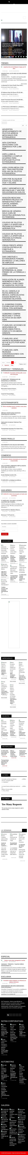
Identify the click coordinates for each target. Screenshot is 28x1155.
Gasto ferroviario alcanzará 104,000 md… (12, 99)
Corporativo (5, 782)
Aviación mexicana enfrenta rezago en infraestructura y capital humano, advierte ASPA (12, 202)
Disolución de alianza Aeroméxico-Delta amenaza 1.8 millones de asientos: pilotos (13, 282)
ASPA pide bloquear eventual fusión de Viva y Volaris (12, 181)
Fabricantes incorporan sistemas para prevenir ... (23, 558)
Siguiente (6, 365)
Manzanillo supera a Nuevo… (9, 388)
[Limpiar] (5, 122)
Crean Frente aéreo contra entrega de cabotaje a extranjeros (12, 248)
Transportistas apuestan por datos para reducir (5, 762)
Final (12, 365)
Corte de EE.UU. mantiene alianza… (11, 509)
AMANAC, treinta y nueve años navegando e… (12, 964)
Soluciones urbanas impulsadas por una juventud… (13, 466)
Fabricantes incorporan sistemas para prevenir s (23, 753)
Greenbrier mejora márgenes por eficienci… (12, 986)
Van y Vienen (6, 790)
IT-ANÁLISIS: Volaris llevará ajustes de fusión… (11, 501)
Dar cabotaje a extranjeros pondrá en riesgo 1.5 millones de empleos (13, 260)
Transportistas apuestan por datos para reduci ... (14, 577)
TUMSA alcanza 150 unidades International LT (4, 590)
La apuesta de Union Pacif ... (22, 846)
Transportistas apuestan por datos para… (12, 428)
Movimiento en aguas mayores (12, 445)
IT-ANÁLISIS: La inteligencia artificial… (11, 480)
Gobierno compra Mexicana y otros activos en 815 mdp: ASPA (12, 317)
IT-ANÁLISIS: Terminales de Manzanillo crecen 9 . (5, 753)
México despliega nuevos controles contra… (10, 413)
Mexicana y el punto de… (8, 515)
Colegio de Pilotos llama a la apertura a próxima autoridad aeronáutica (13, 225)
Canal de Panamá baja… (8, 393)
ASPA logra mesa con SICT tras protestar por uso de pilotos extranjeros (13, 170)
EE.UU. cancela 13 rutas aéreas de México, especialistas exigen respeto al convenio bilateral (13, 295)
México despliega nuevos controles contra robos (13, 753)
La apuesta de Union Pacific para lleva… (12, 85)
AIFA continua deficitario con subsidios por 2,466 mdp (11, 146)
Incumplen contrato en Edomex (9, 779)
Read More (4, 678)
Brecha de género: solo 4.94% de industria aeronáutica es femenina (13, 214)
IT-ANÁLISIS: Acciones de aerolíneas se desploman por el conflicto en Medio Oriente (14, 329)
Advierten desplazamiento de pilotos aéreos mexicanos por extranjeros (12, 133)
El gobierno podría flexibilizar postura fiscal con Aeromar (12, 306)
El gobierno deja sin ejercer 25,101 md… (12, 92)
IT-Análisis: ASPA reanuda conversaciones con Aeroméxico (13, 353)
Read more (24, 84)
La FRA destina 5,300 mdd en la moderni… (13, 106)
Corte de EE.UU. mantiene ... (4, 844)
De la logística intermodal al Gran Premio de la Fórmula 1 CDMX (14, 271)
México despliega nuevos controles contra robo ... (13, 558)
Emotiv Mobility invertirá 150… (9, 475)
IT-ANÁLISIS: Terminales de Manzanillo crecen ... (5, 558)
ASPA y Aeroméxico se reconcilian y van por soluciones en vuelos (13, 190)
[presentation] (23, 830)
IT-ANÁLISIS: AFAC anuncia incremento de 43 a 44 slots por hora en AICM (14, 341)
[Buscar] (2, 122)
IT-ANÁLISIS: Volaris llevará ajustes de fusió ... (22, 577)
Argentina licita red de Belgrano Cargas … (14, 74)
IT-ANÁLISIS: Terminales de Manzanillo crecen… (10, 380)
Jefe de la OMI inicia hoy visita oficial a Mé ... (4, 573)
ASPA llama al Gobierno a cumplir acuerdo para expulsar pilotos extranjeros (12, 158)
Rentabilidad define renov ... (13, 844)
